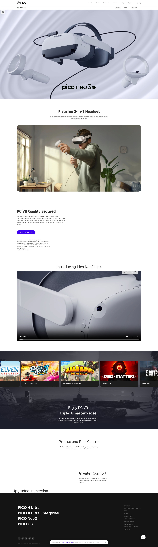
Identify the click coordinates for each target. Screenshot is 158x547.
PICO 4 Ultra (29, 507)
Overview (118, 7)
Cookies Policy (129, 521)
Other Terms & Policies (131, 527)
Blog (123, 2)
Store (97, 2)
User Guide (134, 7)
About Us (127, 529)
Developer (106, 2)
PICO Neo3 (27, 518)
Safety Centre (128, 524)
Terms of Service (129, 519)
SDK (125, 511)
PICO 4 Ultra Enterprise (38, 513)
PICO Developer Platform (132, 508)
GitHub (126, 513)
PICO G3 (25, 524)
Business (115, 2)
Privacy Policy (128, 516)
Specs (125, 7)
